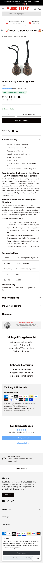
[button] (39, 8)
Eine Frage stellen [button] (22, 443)
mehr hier (8, 494)
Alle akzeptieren (21, 553)
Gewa (4, 85)
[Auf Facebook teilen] (13, 131)
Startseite (4, 36)
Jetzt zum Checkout (21, 120)
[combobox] (21, 14)
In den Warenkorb (29, 114)
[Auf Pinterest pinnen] (17, 131)
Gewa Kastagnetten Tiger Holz (17, 36)
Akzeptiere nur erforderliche (21, 558)
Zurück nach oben (21, 468)
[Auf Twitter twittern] (9, 131)
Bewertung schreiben (21, 438)
